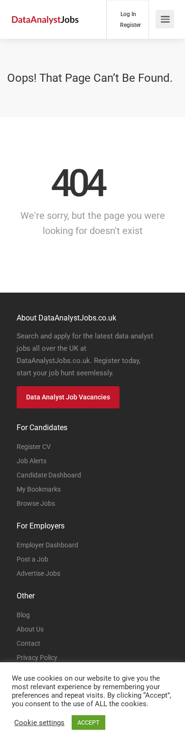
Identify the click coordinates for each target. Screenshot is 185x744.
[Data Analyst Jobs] (45, 9)
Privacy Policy (37, 657)
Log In (127, 14)
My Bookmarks (39, 489)
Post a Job (32, 559)
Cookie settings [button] (39, 722)
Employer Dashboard (47, 545)
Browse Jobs (36, 503)
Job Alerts (31, 461)
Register (130, 25)
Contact (28, 643)
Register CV (34, 446)
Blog (23, 615)
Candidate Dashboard (49, 475)
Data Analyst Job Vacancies (68, 397)
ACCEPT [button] (88, 722)
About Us (30, 629)
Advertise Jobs (38, 573)
